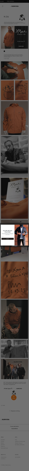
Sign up (7, 238)
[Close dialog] (27, 225)
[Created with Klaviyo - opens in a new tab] (14, 245)
